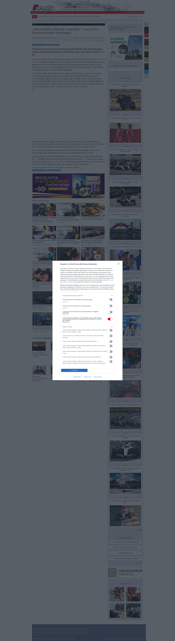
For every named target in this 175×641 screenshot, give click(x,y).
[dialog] (87, 320)
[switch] (110, 299)
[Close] (119, 264)
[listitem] (87, 295)
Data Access (87, 377)
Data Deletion (77, 377)
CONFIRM (74, 370)
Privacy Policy (98, 377)
